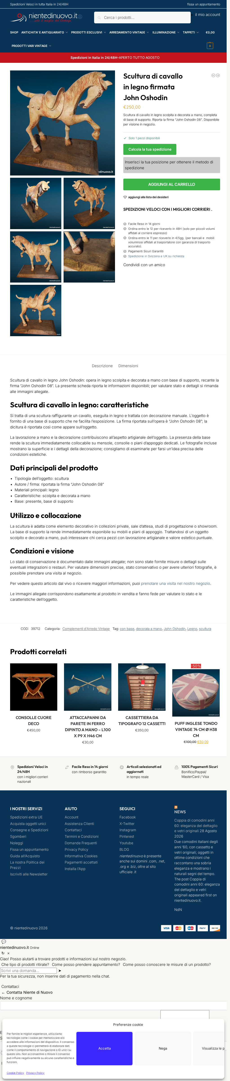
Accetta (104, 1048)
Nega (163, 1048)
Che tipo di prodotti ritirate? (25, 969)
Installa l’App (74, 874)
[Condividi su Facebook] (169, 276)
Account (71, 822)
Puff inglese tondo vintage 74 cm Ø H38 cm (193, 734)
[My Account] (80, 18)
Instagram (126, 835)
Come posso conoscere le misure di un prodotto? (167, 969)
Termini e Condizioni (81, 841)
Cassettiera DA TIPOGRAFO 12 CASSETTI (140, 728)
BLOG (123, 854)
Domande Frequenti (80, 848)
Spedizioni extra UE (26, 822)
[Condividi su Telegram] (169, 333)
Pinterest (125, 841)
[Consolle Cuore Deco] (33, 692)
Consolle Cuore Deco (33, 725)
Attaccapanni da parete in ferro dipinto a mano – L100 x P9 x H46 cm (86, 731)
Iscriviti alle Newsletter (29, 879)
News (177, 816)
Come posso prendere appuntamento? (86, 969)
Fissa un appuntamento (29, 854)
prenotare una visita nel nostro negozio (175, 589)
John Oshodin (171, 634)
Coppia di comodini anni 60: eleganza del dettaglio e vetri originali (193, 830)
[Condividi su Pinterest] (169, 308)
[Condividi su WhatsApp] (169, 316)
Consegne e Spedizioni (29, 835)
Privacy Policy (35, 1072)
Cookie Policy (15, 1072)
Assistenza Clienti (78, 828)
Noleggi (16, 848)
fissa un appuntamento (200, 4)
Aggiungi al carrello (169, 184)
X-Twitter (125, 828)
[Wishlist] (49, 676)
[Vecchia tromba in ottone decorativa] (210, 75)
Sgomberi (18, 841)
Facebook (126, 822)
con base (124, 634)
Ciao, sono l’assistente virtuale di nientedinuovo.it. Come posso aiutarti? (64, 946)
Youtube (125, 848)
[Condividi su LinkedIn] (169, 324)
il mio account (204, 14)
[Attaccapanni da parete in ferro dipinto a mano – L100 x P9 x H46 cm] (86, 692)
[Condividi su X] (169, 292)
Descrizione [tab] (100, 366)
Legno (189, 634)
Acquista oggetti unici (28, 828)
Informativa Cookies (80, 861)
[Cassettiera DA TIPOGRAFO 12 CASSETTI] (140, 692)
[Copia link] (127, 341)
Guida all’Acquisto (25, 861)
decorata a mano (146, 634)
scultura (202, 634)
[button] (210, 39)
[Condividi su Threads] (169, 300)
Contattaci (72, 835)
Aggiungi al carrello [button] (33, 745)
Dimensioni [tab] (127, 366)
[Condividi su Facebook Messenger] (169, 284)
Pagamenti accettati (80, 867)
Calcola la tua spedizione (148, 149)
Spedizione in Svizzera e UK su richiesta (154, 256)
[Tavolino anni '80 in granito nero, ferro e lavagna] (214, 75)
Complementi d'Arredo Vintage (82, 634)
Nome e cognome (16, 1003)
